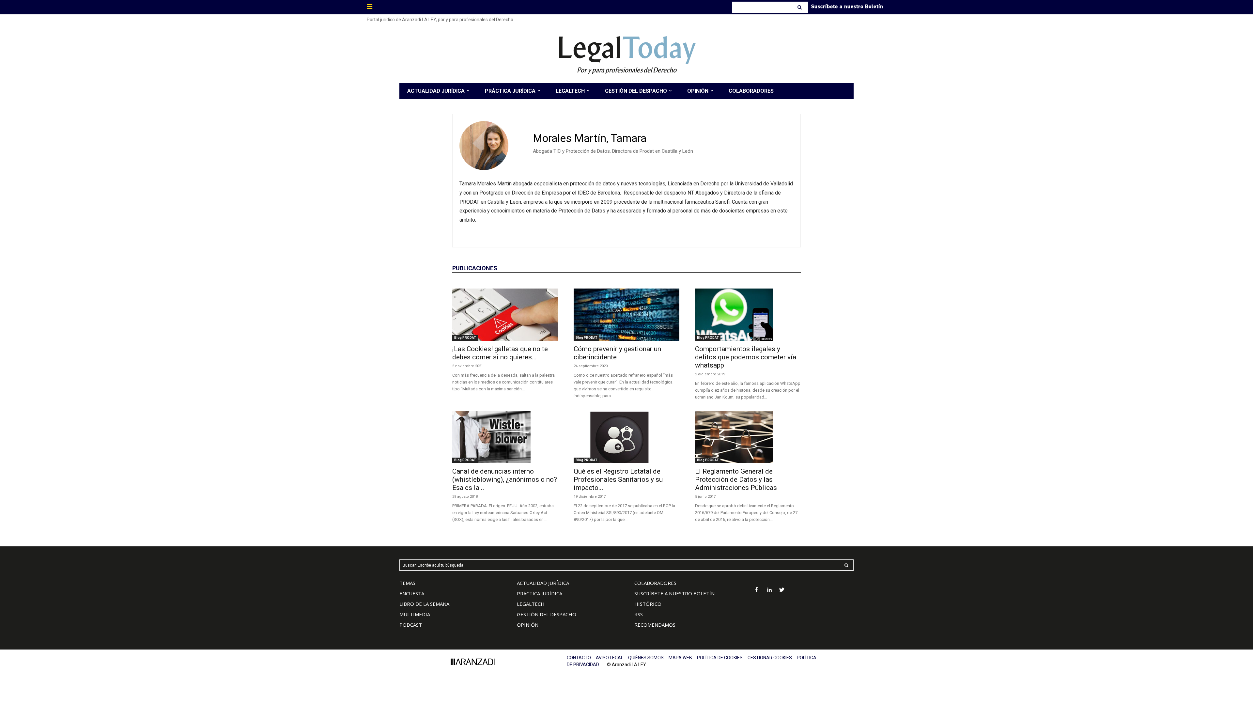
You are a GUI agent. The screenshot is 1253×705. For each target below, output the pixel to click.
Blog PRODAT (465, 337)
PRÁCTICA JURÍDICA (539, 593)
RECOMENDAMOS (654, 624)
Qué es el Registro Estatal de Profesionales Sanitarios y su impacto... (618, 479)
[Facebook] (756, 590)
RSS (638, 614)
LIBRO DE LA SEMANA (424, 604)
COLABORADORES (655, 583)
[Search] (800, 7)
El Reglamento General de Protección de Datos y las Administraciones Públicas (736, 479)
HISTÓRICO (647, 604)
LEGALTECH (531, 604)
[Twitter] (782, 590)
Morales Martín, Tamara (589, 138)
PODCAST (410, 624)
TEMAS (407, 583)
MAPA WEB (680, 657)
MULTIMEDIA (414, 614)
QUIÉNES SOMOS (646, 657)
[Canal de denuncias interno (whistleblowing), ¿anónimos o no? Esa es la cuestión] (505, 437)
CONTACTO (579, 657)
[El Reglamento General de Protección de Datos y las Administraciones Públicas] (748, 437)
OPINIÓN (527, 624)
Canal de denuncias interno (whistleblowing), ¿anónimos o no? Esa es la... (504, 479)
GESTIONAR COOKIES (770, 657)
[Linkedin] (769, 590)
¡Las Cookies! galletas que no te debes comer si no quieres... (500, 353)
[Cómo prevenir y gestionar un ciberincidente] (626, 315)
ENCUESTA (411, 593)
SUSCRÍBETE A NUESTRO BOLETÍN (674, 593)
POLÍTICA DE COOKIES (720, 657)
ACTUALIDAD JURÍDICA (543, 583)
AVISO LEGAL (609, 657)
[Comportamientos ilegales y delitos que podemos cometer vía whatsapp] (748, 315)
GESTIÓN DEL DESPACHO (546, 614)
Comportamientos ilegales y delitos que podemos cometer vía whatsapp (745, 357)
